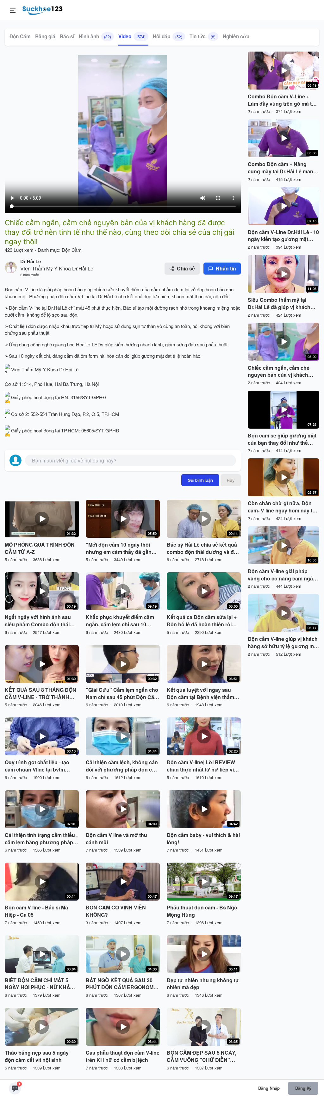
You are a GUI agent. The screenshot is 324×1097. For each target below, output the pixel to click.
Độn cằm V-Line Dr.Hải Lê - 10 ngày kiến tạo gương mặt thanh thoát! (283, 236)
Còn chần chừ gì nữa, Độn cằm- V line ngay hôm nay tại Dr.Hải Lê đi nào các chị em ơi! (282, 507)
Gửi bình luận (200, 480)
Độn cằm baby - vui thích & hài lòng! (203, 839)
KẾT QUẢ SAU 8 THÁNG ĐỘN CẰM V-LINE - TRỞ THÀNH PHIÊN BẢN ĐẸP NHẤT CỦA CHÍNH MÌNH (40, 693)
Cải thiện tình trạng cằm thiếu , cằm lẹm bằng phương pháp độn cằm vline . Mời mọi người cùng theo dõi (41, 839)
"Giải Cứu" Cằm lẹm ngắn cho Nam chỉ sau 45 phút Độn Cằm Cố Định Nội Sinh (122, 693)
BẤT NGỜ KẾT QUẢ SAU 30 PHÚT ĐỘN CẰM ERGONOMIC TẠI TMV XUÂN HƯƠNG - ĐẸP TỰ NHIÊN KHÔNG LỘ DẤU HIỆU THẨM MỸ (122, 984)
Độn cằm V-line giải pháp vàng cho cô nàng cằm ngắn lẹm (282, 575)
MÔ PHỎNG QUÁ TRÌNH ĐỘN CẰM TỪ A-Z (40, 548)
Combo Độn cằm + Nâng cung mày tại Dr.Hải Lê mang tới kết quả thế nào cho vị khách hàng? (282, 168)
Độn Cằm (20, 36)
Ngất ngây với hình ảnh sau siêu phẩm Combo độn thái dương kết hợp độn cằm (38, 621)
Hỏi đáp (167, 36)
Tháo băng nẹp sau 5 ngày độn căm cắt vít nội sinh (37, 1056)
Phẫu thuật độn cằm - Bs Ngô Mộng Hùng (202, 911)
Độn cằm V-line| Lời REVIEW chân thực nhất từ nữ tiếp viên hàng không (203, 766)
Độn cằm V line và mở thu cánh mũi (116, 839)
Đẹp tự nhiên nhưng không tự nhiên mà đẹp (203, 984)
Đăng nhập (269, 1088)
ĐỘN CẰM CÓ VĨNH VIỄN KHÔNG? (116, 911)
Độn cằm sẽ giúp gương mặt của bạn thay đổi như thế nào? (282, 439)
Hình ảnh (95, 36)
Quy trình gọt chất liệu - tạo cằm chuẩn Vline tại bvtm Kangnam (37, 766)
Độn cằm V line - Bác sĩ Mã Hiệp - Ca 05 (36, 911)
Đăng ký (303, 1088)
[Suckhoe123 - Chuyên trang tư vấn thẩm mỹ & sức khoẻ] (42, 9)
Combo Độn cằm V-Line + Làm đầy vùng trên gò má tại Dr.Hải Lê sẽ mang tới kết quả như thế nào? (283, 100)
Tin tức (202, 36)
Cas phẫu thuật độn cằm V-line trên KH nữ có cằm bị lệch (122, 1056)
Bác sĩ (67, 36)
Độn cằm (14, 289)
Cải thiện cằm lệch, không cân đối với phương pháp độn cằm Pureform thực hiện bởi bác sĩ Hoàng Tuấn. (122, 766)
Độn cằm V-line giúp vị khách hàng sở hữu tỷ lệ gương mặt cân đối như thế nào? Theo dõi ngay (283, 642)
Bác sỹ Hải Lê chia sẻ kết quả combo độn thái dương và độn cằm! (203, 548)
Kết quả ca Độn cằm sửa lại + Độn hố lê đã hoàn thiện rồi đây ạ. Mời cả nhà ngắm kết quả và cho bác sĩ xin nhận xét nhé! (203, 621)
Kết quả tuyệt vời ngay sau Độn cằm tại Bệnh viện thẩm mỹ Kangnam (200, 693)
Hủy (230, 480)
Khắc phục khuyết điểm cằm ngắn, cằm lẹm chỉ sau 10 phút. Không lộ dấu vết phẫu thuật (120, 621)
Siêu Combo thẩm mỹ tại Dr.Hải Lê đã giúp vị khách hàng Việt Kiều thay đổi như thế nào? (281, 303)
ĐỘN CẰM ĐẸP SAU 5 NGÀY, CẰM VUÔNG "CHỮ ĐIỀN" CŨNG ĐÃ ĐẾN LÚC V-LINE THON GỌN (201, 1056)
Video (132, 36)
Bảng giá (45, 36)
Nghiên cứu (236, 36)
